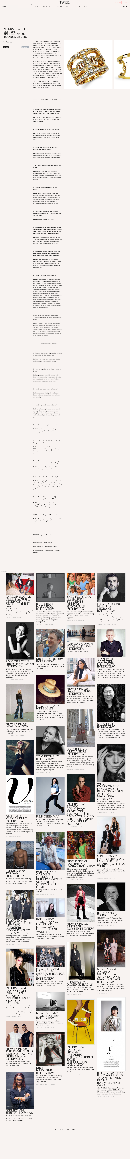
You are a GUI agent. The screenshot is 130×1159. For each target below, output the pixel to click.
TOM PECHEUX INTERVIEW (47, 758)
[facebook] (121, 6)
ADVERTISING (22, 1151)
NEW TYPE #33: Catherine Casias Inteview (81, 863)
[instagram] (123, 6)
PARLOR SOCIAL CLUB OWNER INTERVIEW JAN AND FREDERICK (19, 600)
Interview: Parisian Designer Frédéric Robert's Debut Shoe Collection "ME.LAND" (80, 1055)
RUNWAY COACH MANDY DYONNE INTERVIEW (80, 646)
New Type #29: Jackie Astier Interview (47, 1015)
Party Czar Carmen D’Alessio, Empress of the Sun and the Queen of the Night (49, 879)
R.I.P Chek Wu (47, 816)
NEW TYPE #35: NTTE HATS (47, 707)
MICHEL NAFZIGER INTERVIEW (45, 1070)
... (47, 1081)
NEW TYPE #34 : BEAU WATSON (17, 725)
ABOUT (3, 1151)
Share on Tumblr (25, 47)
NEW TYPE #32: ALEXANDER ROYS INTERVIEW (80, 926)
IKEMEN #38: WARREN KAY (107, 914)
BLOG (85, 6)
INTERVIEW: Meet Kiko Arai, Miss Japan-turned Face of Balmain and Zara (111, 1079)
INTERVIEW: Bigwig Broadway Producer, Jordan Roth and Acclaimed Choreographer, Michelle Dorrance (80, 813)
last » (73, 1129)
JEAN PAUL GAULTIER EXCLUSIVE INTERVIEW (106, 662)
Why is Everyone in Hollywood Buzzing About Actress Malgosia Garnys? (110, 791)
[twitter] (126, 6)
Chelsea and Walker (57, 936)
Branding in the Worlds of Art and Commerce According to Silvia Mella (19, 927)
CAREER (15, 1151)
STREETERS (77, 6)
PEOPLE (68, 6)
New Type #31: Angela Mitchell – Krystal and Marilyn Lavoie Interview (111, 975)
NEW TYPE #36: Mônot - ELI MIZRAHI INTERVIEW (108, 607)
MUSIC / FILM (58, 6)
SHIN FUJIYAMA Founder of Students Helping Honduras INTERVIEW (79, 603)
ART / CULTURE (47, 6)
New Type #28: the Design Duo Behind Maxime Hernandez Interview (19, 1053)
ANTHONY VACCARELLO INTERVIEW (16, 818)
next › (68, 1129)
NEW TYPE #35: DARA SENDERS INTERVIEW (79, 691)
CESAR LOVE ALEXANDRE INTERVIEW (77, 751)
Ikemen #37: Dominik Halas (80, 983)
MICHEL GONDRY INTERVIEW (49, 660)
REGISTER (118, 2)
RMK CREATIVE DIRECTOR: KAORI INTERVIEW (20, 664)
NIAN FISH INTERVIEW (106, 725)
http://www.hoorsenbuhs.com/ (48, 535)
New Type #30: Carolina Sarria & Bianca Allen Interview (50, 973)
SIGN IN (125, 2)
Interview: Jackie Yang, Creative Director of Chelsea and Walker (47, 925)
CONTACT (9, 1151)
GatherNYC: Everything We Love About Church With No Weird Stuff (111, 861)
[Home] (65, 2)
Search (4, 6)
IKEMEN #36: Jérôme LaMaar (19, 1112)
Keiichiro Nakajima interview (45, 606)
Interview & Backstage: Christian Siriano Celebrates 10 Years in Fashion (18, 995)
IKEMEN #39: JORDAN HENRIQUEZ (15, 873)
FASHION (37, 6)
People (5, 41)
